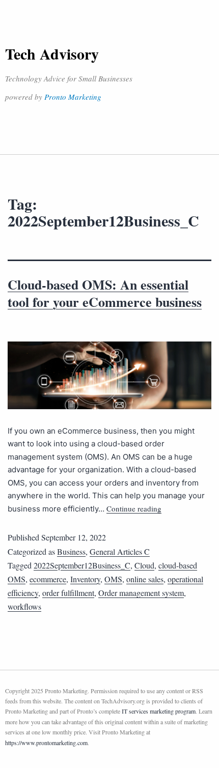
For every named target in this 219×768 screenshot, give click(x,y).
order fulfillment (68, 592)
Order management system (141, 592)
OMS (113, 579)
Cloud (144, 565)
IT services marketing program (159, 711)
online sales (144, 579)
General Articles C (120, 551)
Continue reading (133, 508)
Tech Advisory (52, 53)
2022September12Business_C (82, 565)
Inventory (85, 579)
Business (71, 551)
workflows (24, 606)
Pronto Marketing (72, 97)
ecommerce (48, 579)
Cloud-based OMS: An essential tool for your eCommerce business (105, 293)
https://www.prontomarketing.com (46, 742)
